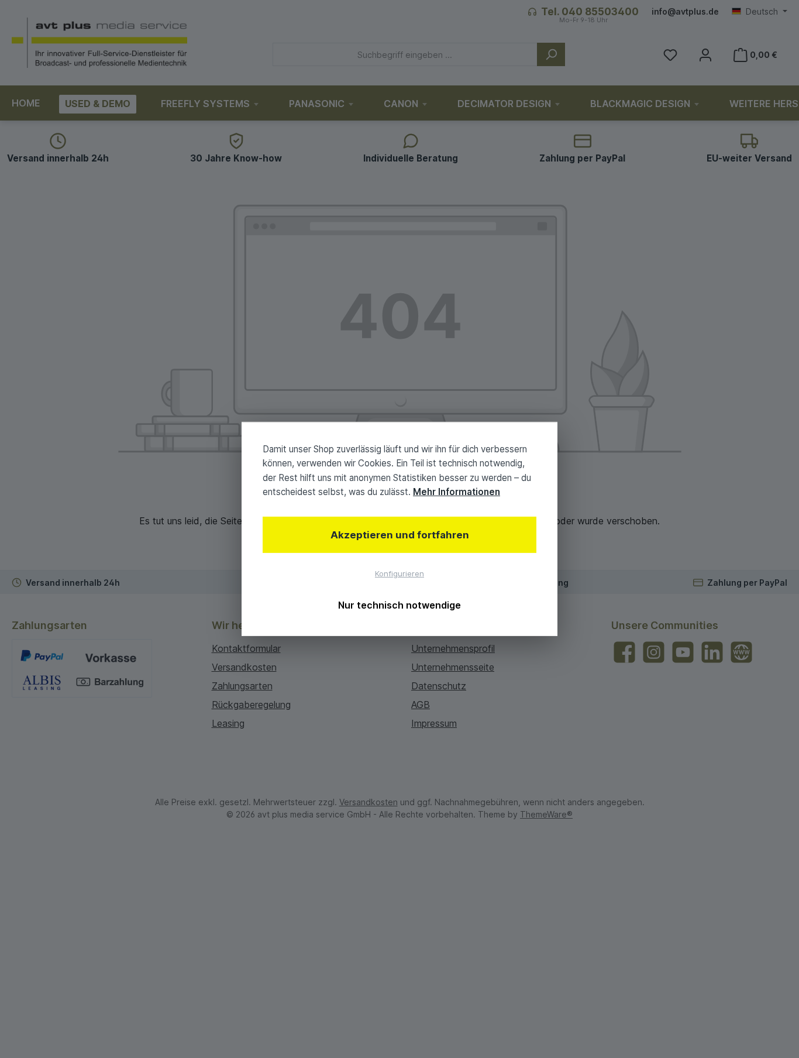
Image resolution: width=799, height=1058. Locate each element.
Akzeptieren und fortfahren (399, 535)
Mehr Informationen (456, 491)
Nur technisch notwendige (399, 605)
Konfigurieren (399, 573)
